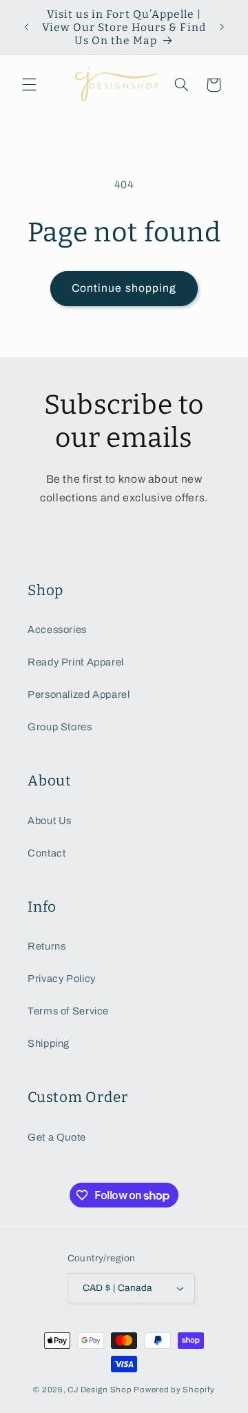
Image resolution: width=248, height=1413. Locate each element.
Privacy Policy (62, 978)
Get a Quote (57, 1137)
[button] (29, 85)
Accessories (57, 629)
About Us (50, 820)
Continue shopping (124, 288)
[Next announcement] (222, 27)
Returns (46, 946)
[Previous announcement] (26, 27)
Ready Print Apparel (76, 662)
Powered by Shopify (174, 1389)
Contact (46, 853)
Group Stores (60, 726)
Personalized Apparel (79, 694)
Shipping (49, 1043)
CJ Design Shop (100, 1389)
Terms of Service (68, 1010)
